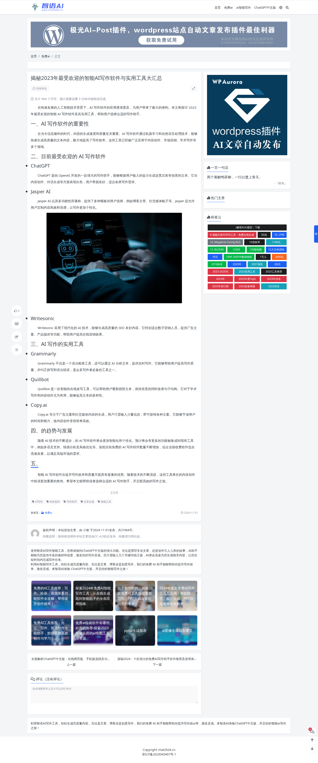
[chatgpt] (159, 34)
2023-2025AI (220, 271)
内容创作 (54, 501)
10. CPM (279, 235)
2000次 (279, 257)
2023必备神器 (247, 286)
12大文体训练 (276, 249)
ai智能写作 (243, 7)
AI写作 (38, 501)
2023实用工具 (247, 271)
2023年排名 (274, 279)
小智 (86, 530)
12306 (236, 249)
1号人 (263, 257)
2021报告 (257, 264)
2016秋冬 (217, 264)
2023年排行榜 (220, 286)
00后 (264, 235)
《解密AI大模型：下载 (247, 227)
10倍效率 (254, 242)
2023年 (220, 279)
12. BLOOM (217, 249)
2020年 (237, 264)
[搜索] (287, 7)
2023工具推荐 (274, 271)
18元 (215, 257)
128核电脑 (255, 249)
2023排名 (273, 286)
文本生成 (88, 501)
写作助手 (71, 501)
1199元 (276, 242)
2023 (277, 264)
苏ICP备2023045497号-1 (159, 754)
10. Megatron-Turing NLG (225, 242)
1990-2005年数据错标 (239, 257)
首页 (218, 7)
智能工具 (105, 501)
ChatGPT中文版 (265, 7)
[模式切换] (281, 7)
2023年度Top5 (247, 279)
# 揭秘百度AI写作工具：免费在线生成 (232, 235)
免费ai (228, 7)
